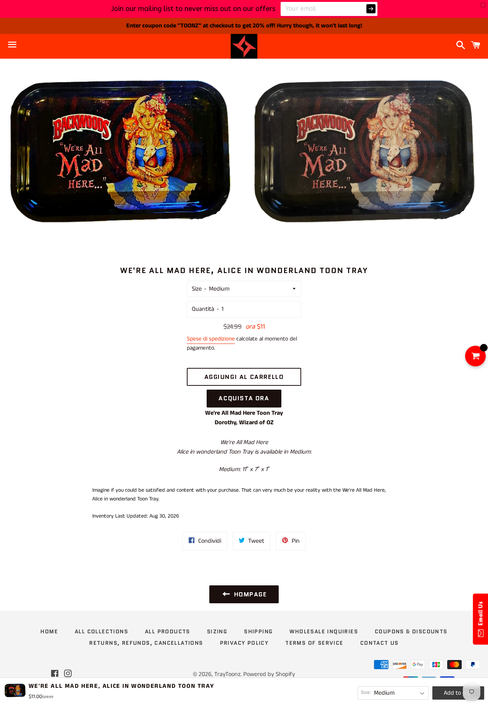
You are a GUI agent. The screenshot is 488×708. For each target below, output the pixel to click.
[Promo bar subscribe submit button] (371, 8)
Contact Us (379, 643)
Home (49, 631)
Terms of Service (314, 643)
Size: (366, 692)
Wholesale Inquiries (323, 631)
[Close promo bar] (483, 5)
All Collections (101, 631)
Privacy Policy (244, 643)
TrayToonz (227, 674)
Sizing (217, 631)
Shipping (258, 631)
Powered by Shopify (269, 674)
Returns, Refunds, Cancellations (146, 643)
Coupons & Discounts (411, 631)
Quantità (203, 309)
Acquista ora (243, 398)
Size (197, 288)
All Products (167, 631)
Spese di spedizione (211, 339)
